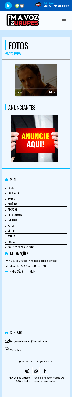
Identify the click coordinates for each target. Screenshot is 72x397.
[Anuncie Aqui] (34, 132)
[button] (63, 20)
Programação (15, 215)
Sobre (11, 198)
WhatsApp (15, 350)
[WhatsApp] (36, 371)
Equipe (11, 236)
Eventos (12, 220)
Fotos (11, 225)
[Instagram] (27, 371)
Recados (12, 209)
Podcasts (13, 193)
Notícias (12, 204)
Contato (12, 242)
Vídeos (11, 231)
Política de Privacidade (21, 247)
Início (11, 187)
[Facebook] (44, 371)
